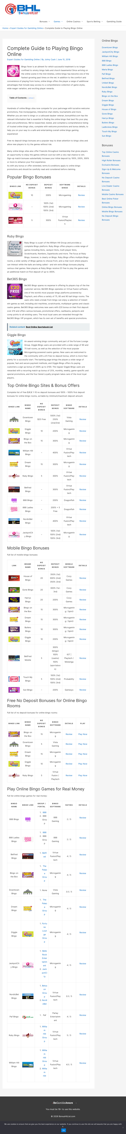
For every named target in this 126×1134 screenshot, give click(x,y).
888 (44, 812)
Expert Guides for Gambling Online (23, 59)
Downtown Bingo (110, 47)
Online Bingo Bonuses (112, 207)
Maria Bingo (107, 69)
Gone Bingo (107, 113)
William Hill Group (44, 1033)
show (31, 98)
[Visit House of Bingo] (14, 578)
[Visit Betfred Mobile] (14, 658)
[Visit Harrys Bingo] (14, 599)
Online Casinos (73, 21)
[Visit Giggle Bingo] (14, 431)
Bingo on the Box (110, 96)
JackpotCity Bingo (110, 52)
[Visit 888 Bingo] (14, 500)
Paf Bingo (106, 74)
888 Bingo (106, 60)
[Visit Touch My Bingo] (14, 679)
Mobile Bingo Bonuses (112, 211)
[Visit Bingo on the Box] (14, 441)
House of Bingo (109, 109)
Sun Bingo (106, 136)
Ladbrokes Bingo (110, 127)
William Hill (44, 1072)
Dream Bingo (108, 100)
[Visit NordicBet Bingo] (14, 521)
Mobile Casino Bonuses (113, 194)
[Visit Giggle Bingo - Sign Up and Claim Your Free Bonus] (15, 195)
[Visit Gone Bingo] (14, 589)
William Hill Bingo (110, 56)
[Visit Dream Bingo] (14, 464)
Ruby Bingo (107, 91)
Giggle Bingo (108, 105)
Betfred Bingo (108, 78)
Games (57, 21)
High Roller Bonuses (111, 160)
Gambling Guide (114, 21)
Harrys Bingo (108, 118)
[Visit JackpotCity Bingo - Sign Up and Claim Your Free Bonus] (15, 206)
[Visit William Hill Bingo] (14, 452)
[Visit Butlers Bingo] (14, 629)
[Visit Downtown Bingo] (14, 419)
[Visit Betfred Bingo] (14, 489)
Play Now (82, 734)
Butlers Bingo (108, 122)
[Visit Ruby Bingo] (14, 476)
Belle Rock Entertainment (44, 958)
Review (81, 195)
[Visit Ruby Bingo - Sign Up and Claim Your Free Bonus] (15, 220)
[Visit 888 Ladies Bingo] (14, 509)
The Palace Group (44, 873)
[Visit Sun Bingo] (14, 689)
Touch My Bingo (109, 131)
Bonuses (43, 21)
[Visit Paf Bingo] (27, 1016)
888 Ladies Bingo (110, 65)
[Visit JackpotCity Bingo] (14, 534)
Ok (64, 1130)
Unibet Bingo (108, 83)
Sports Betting (93, 21)
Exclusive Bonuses (110, 165)
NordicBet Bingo (109, 87)
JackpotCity (44, 973)
